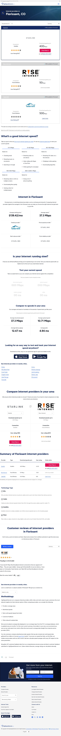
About (33, 707)
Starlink (5, 28)
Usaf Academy (35, 372)
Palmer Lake (34, 374)
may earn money (5, 1)
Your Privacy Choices (55, 728)
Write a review (7, 546)
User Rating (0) (15, 120)
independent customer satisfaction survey (38, 126)
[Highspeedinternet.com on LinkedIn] (42, 717)
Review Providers (4, 691)
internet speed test (45, 141)
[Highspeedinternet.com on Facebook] (32, 717)
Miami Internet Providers (36, 699)
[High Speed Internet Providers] (8, 4)
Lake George (4, 377)
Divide (3, 367)
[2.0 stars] (13, 437)
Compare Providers (5, 689)
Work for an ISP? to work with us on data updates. (15, 130)
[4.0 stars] (17, 437)
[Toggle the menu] (58, 4)
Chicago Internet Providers (37, 691)
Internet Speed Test (5, 707)
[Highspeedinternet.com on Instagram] (37, 717)
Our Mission (34, 709)
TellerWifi (6, 97)
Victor (33, 367)
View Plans (44, 50)
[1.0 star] (11, 437)
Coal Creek (4, 372)
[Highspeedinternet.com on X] (35, 717)
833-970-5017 (47, 54)
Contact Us (34, 712)
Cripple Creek (5, 374)
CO (6, 657)
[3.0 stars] (15, 437)
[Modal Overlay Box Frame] (30, 672)
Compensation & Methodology (32, 728)
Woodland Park (5, 369)
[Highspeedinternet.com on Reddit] (40, 717)
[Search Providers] (15, 695)
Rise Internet (7, 64)
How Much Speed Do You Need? (7, 709)
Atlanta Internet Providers (37, 702)
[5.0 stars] (20, 437)
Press (33, 714)
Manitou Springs (35, 369)
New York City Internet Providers (38, 696)
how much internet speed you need (23, 141)
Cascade (3, 379)
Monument (34, 377)
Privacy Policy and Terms (43, 728)
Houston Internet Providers (37, 694)
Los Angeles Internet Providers (37, 689)
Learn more (45, 118)
